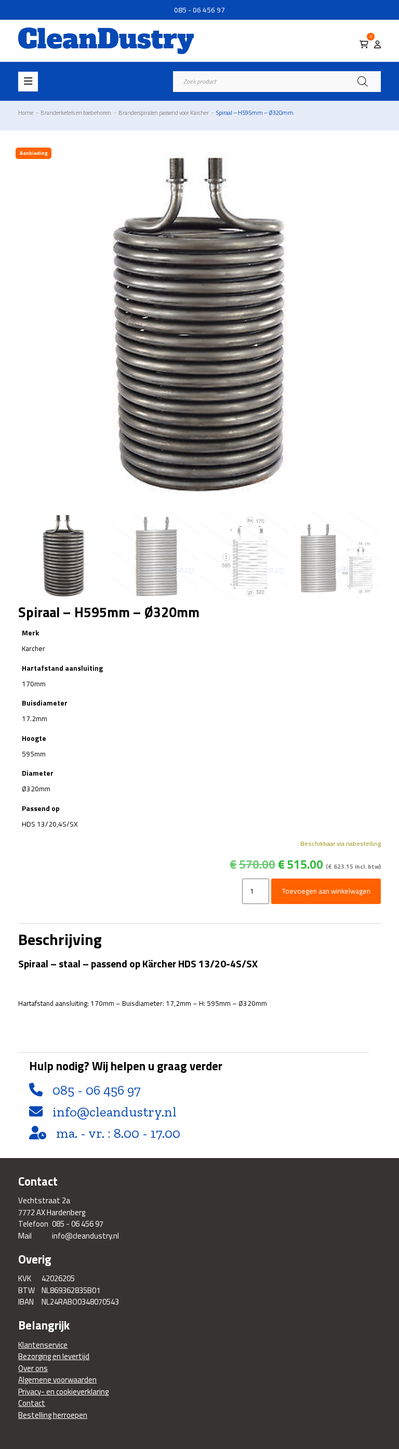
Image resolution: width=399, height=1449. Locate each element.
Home (25, 112)
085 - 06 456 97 (199, 10)
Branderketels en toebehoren (76, 112)
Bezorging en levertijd (53, 1356)
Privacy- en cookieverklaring (63, 1392)
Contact (31, 1403)
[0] (364, 44)
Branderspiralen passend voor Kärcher (163, 112)
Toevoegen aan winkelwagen (326, 891)
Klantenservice (43, 1345)
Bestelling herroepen (52, 1415)
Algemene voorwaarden (57, 1380)
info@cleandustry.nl (114, 1112)
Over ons (33, 1368)
